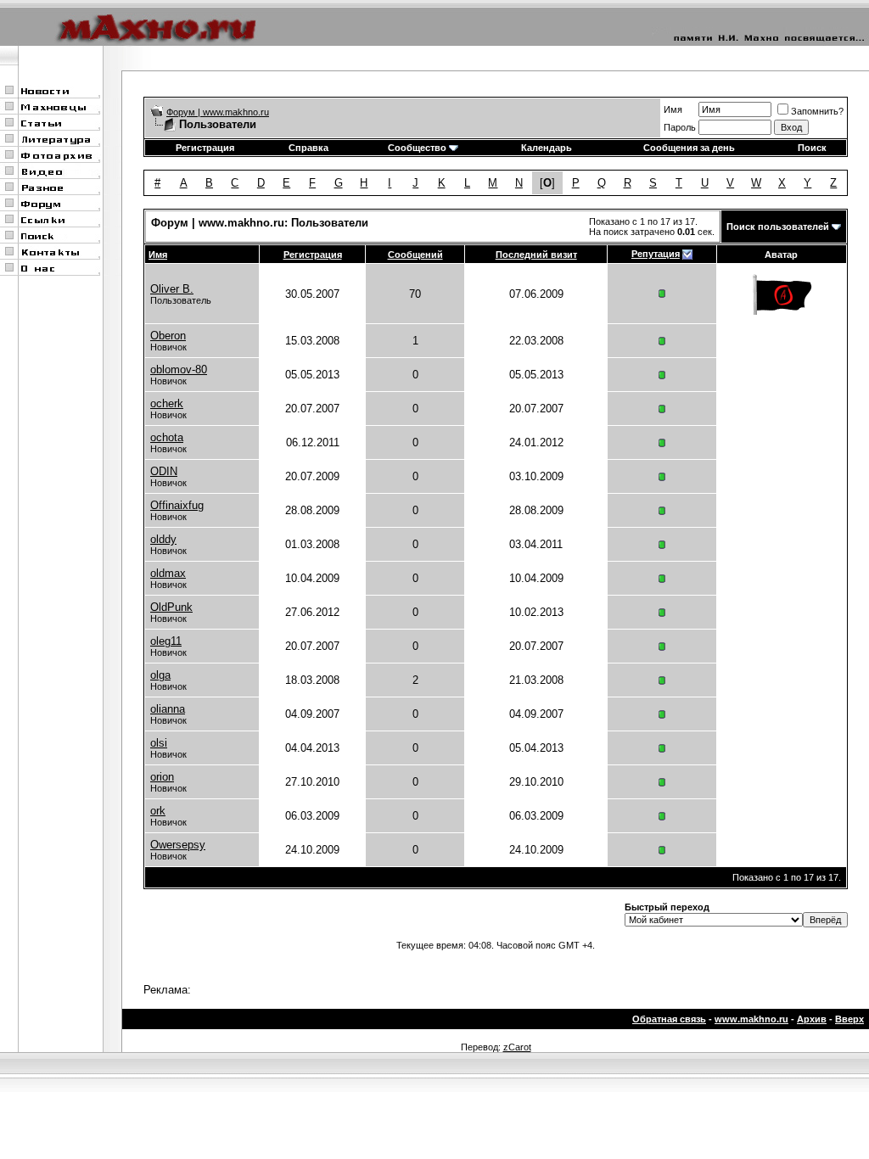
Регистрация (205, 148)
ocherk (166, 403)
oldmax (168, 573)
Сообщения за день (689, 148)
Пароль (680, 127)
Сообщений (415, 254)
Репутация (655, 254)
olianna (167, 709)
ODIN (163, 471)
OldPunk (171, 607)
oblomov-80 (178, 369)
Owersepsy (177, 844)
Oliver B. (171, 289)
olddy (163, 539)
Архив (812, 1019)
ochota (166, 437)
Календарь (546, 148)
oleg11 (166, 641)
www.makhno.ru (751, 1019)
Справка (308, 148)
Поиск (812, 148)
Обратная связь (669, 1019)
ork (157, 810)
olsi (158, 742)
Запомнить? (817, 111)
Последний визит (536, 254)
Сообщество (417, 148)
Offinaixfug (177, 505)
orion (162, 776)
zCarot (517, 1047)
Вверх (849, 1019)
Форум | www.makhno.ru (217, 112)
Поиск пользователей (777, 226)
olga (160, 675)
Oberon (168, 335)
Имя (673, 109)
